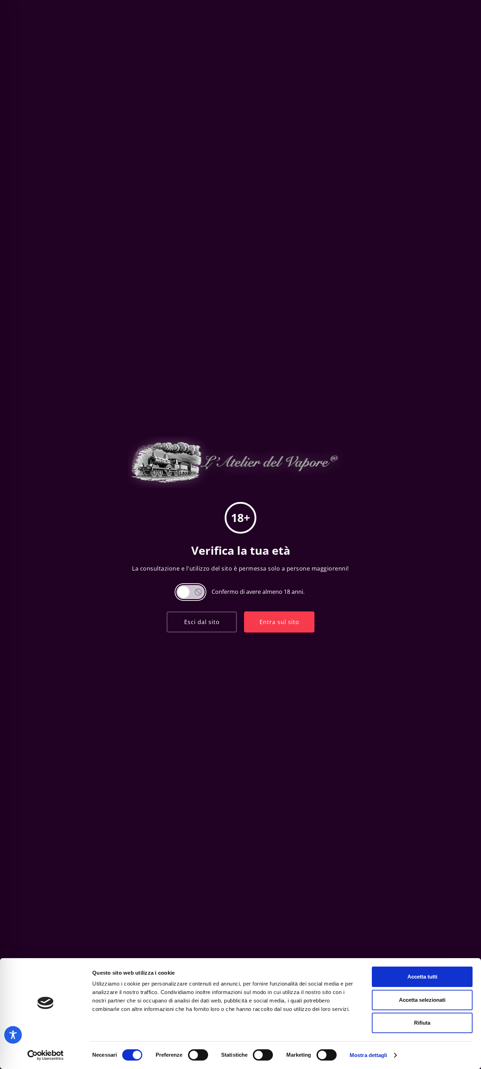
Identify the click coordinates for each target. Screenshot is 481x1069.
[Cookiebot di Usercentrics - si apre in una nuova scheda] (45, 1055)
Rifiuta (422, 1023)
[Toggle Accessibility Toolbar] (13, 1034)
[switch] (198, 1055)
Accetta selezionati (422, 1000)
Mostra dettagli (368, 1055)
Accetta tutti (422, 977)
